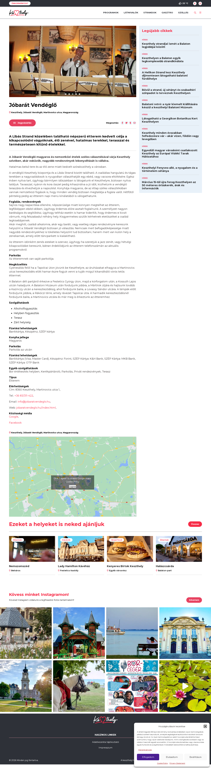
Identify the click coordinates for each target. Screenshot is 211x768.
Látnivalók (131, 12)
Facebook (15, 422)
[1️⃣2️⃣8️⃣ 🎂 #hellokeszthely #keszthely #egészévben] (185, 632)
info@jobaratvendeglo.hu (34, 401)
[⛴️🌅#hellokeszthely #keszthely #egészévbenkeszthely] (132, 632)
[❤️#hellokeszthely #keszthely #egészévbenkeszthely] (26, 632)
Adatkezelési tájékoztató (105, 741)
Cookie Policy (162, 763)
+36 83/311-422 (23, 395)
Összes (195, 523)
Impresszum (105, 747)
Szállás (183, 12)
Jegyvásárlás (24, 122)
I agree (72, 486)
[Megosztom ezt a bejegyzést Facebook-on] (122, 122)
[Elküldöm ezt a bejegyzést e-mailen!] (134, 122)
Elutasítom (172, 757)
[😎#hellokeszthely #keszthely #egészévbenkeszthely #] (79, 685)
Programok (111, 12)
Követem (194, 599)
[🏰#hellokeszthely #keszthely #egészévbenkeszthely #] (79, 632)
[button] (205, 726)
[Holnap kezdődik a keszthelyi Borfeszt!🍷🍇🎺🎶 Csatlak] (132, 685)
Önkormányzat (19, 3)
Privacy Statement (177, 763)
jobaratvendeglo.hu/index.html (36, 407)
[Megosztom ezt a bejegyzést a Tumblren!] (130, 122)
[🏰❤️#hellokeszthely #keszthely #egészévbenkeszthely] (26, 685)
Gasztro (167, 12)
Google (13, 416)
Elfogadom (148, 757)
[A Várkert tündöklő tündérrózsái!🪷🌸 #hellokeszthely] (185, 685)
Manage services (145, 750)
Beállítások (195, 757)
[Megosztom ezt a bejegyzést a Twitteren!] (126, 122)
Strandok (149, 12)
